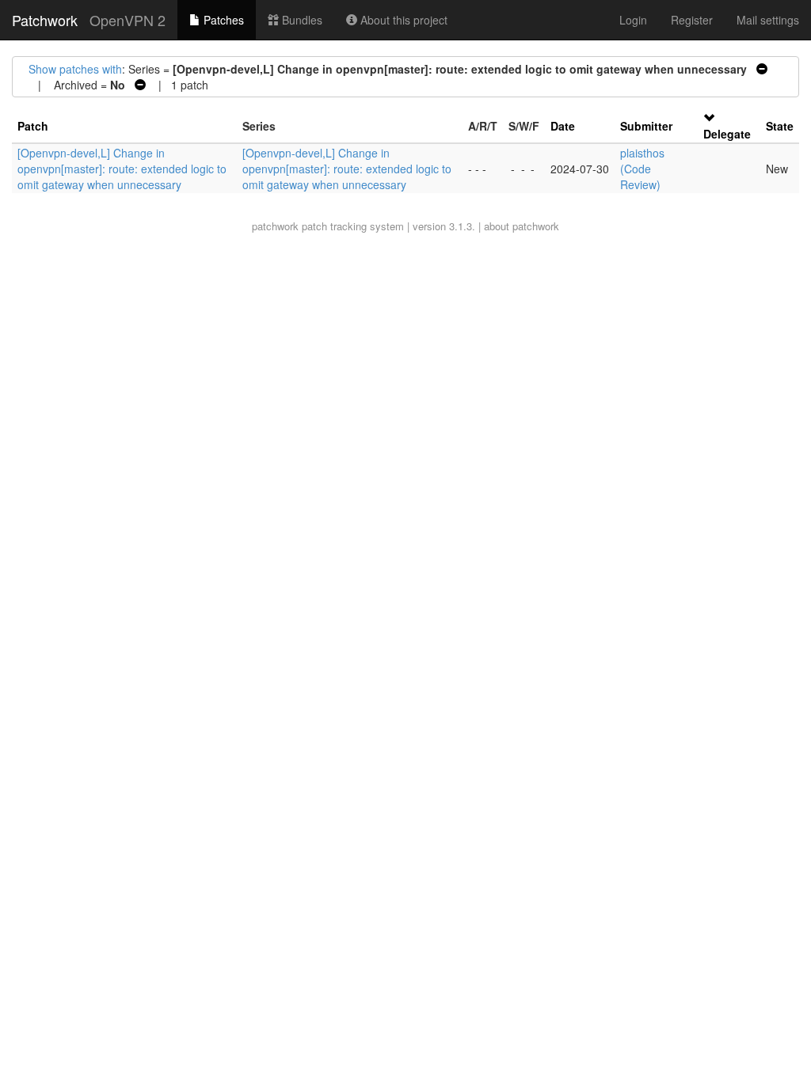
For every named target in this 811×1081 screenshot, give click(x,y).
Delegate (727, 134)
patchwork (275, 225)
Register (692, 20)
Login (633, 20)
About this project (402, 20)
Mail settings (768, 20)
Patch (32, 126)
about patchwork (521, 225)
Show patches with (75, 69)
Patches (222, 20)
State (780, 126)
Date (562, 126)
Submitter (646, 126)
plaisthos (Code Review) (642, 168)
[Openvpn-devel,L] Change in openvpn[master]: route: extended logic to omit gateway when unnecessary (122, 168)
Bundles (300, 20)
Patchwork (45, 19)
